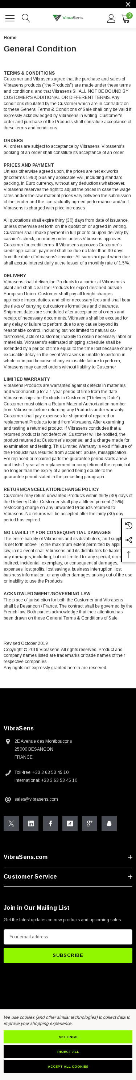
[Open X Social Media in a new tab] (11, 823)
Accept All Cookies (68, 1066)
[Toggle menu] (10, 17)
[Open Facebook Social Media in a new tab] (50, 823)
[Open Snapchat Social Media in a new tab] (109, 823)
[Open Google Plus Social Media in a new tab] (89, 823)
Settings (68, 1037)
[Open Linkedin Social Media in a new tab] (30, 823)
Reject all (68, 1052)
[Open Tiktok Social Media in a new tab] (70, 823)
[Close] (128, 4)
